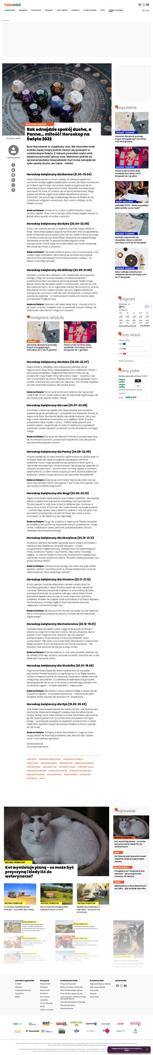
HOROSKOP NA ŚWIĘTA (73, 759)
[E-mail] (13, 180)
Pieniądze (23, 10)
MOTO (102, 10)
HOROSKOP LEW (50, 767)
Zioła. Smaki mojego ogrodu (71, 993)
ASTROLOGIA (85, 774)
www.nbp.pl (129, 361)
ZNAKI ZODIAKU (70, 774)
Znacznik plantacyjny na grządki (73, 1002)
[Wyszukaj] (145, 11)
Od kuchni (75, 10)
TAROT (42, 778)
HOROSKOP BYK (66, 763)
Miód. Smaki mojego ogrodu (71, 990)
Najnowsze (125, 811)
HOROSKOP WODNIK (35, 774)
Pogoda (93, 993)
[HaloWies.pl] (13, 4)
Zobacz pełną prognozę (127, 326)
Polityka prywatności (23, 990)
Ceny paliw (94, 990)
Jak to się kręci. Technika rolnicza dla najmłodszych (73, 998)
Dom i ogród (62, 10)
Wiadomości (10, 10)
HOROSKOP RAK (33, 767)
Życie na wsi (36, 10)
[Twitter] (13, 170)
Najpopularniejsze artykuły (100, 984)
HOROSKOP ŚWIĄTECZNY (50, 759)
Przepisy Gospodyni (68, 984)
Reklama (18, 987)
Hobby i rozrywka (116, 10)
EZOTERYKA (32, 778)
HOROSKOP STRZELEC (57, 771)
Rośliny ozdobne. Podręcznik (71, 987)
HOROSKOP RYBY (54, 774)
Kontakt (18, 984)
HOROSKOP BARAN (49, 763)
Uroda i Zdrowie (89, 10)
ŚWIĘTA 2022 (32, 763)
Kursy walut (94, 997)
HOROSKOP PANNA (67, 767)
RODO (17, 997)
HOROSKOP (32, 759)
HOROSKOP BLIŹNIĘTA (84, 763)
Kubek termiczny (67, 1008)
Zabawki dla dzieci (67, 1005)
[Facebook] (139, 5)
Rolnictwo (49, 10)
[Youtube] (147, 5)
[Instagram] (143, 5)
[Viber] (13, 190)
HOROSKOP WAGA (86, 767)
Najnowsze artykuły (97, 987)
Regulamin (19, 994)
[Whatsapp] (13, 185)
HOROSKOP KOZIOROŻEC (80, 771)
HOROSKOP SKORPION (36, 771)
